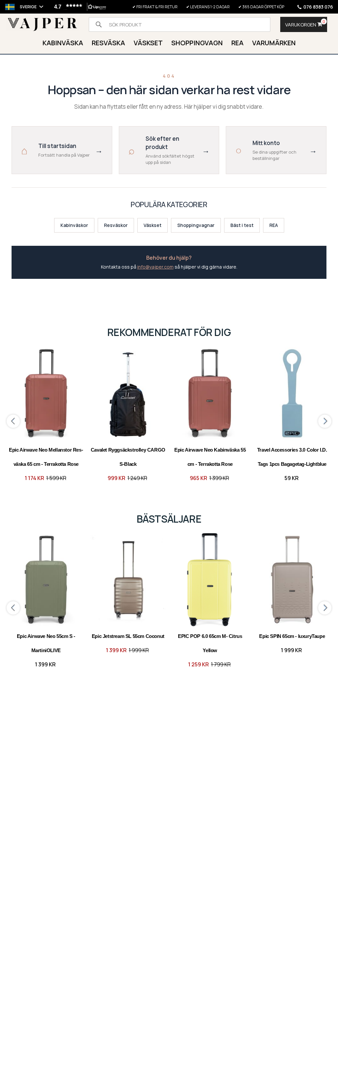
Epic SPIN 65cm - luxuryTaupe (292, 636)
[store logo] (42, 24)
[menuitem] (62, 43)
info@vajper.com (155, 267)
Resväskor (116, 225)
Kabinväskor (74, 225)
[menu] (169, 43)
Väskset (152, 225)
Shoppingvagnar (196, 225)
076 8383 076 (318, 7)
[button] (79, 7)
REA (273, 225)
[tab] (169, 43)
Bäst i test (242, 225)
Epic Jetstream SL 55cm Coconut (128, 636)
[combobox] (179, 24)
